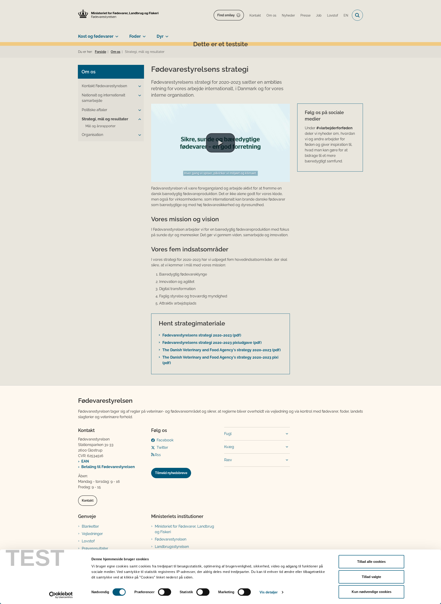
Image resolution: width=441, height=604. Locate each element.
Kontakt (87, 500)
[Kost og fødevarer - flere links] (115, 34)
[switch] (164, 592)
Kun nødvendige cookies (371, 592)
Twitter (162, 447)
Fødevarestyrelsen (170, 539)
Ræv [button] (228, 460)
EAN (85, 461)
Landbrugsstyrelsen (172, 546)
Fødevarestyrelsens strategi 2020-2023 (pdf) (201, 335)
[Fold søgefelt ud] (357, 15)
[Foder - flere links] (143, 34)
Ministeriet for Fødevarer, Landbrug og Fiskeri (184, 529)
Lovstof (88, 541)
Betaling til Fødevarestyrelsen (108, 467)
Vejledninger (92, 534)
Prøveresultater (95, 548)
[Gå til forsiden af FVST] (118, 13)
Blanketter (90, 526)
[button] (138, 86)
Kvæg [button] (229, 447)
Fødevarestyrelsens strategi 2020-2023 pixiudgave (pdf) (212, 342)
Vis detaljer (269, 592)
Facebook (165, 440)
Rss (158, 455)
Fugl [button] (228, 433)
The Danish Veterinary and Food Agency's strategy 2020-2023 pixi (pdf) (220, 360)
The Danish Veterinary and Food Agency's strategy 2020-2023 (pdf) (221, 350)
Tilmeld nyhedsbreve (171, 473)
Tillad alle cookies (371, 562)
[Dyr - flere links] (166, 34)
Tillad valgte (371, 577)
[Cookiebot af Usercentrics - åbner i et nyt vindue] (61, 595)
